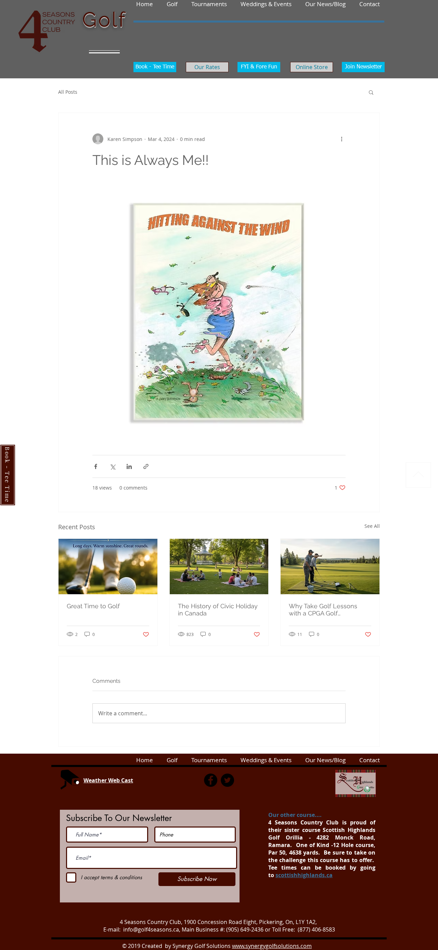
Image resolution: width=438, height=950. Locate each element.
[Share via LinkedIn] (129, 466)
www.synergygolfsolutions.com (272, 946)
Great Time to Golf (93, 606)
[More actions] (341, 139)
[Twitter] (227, 780)
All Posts (67, 92)
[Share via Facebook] (95, 466)
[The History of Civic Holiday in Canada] (219, 566)
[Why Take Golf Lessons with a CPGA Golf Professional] (330, 566)
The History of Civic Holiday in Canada (218, 609)
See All (372, 526)
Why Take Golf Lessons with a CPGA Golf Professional (323, 609)
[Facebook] (210, 780)
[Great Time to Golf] (108, 566)
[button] (369, 4)
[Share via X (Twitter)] (112, 466)
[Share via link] (146, 466)
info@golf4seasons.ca (151, 929)
